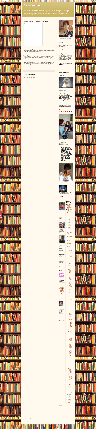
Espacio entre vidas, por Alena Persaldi (70, 279)
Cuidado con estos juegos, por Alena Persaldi (70, 284)
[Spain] (65, 111)
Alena (61, 306)
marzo (69, 246)
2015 (68, 227)
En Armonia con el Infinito (70, 274)
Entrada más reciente (27, 103)
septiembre (70, 236)
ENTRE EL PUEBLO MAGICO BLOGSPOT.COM (69, 206)
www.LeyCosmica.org (69, 210)
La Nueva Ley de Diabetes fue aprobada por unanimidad (70, 297)
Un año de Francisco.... (70, 304)
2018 (68, 222)
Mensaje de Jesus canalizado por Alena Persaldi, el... (70, 377)
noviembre (70, 232)
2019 (68, 221)
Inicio (40, 103)
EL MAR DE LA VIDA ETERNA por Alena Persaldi (70, 388)
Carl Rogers (70, 319)
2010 (68, 400)
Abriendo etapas (32, 5)
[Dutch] (69, 111)
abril (69, 245)
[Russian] (71, 111)
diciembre (70, 230)
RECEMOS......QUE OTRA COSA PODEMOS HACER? (70, 325)
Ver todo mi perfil (61, 320)
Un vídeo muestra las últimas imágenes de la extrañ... (70, 334)
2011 (68, 399)
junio (69, 242)
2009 (68, 402)
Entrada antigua (52, 103)
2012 (68, 397)
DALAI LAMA (69, 248)
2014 (68, 228)
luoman (49, 421)
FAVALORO (70, 250)
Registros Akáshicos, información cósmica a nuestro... (70, 359)
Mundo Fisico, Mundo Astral (69, 271)
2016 (68, 225)
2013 (68, 396)
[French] (61, 111)
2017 (68, 224)
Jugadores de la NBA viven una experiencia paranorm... (70, 254)
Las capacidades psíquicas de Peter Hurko (70, 261)
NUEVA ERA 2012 (69, 212)
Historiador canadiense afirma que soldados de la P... (70, 341)
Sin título (69, 302)
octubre (69, 235)
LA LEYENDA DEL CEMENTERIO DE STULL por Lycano (70, 352)
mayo (69, 243)
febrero (69, 392)
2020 (68, 219)
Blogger (58, 421)
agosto (69, 239)
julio (69, 240)
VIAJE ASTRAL (68, 215)
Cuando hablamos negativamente (70, 267)
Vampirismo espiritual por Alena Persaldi (70, 365)
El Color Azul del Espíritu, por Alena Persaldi (70, 382)
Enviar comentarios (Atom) (32, 105)
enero (69, 394)
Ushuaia (69, 329)
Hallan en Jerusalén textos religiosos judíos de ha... (70, 316)
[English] (59, 111)
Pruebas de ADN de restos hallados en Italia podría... (70, 309)
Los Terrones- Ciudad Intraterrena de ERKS (70, 290)
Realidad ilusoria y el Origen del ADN (70, 346)
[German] (63, 111)
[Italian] (67, 111)
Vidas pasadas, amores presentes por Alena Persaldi (70, 371)
